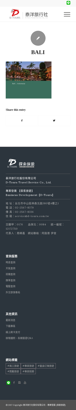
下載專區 (10, 326)
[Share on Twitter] (54, 120)
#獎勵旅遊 (13, 371)
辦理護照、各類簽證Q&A (19, 338)
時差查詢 (10, 262)
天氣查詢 (10, 268)
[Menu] (65, 14)
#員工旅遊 (13, 365)
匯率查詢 (10, 280)
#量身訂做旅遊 (46, 365)
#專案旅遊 (28, 365)
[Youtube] (25, 382)
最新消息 (10, 320)
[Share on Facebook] (22, 120)
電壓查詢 (10, 286)
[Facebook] (14, 382)
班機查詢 (10, 274)
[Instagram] (19, 382)
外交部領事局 (13, 292)
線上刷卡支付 (13, 332)
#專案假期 (28, 371)
